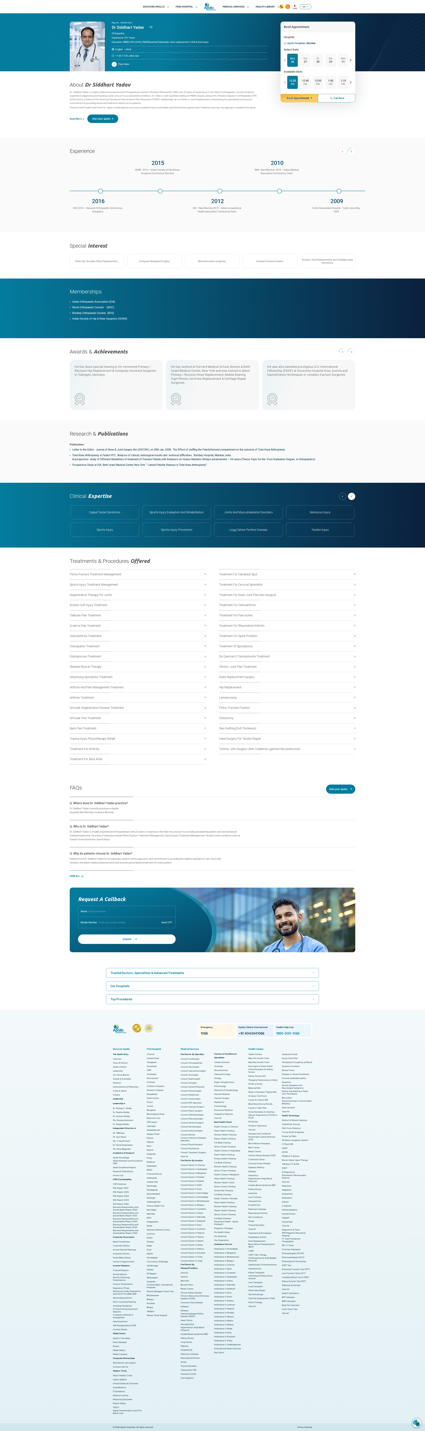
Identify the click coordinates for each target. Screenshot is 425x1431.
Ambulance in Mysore (224, 1317)
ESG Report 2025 (121, 1200)
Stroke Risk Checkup (223, 1190)
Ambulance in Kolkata (224, 1301)
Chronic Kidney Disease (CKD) (262, 1155)
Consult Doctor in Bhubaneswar (195, 1201)
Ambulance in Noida (223, 1328)
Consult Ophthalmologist (192, 1115)
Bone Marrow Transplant (259, 1143)
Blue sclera (287, 1098)
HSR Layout (152, 1122)
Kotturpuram (152, 1078)
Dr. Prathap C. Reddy (122, 1108)
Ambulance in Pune (223, 1332)
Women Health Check (224, 1182)
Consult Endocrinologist (192, 1131)
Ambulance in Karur (223, 1293)
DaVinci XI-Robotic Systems (294, 1120)
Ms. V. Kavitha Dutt (121, 1141)
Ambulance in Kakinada (224, 1285)
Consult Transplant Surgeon (193, 1152)
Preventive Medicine (223, 1110)
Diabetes (185, 1306)
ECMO (285, 1152)
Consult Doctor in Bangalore (193, 1173)
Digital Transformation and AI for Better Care (127, 1411)
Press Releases (120, 1342)
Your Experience (221, 1240)
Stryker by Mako (289, 1136)
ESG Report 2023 (121, 1192)
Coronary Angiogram (291, 1249)
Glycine (285, 1202)
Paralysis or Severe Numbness (295, 1074)
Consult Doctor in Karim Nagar (194, 1193)
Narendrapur (152, 1277)
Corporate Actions (121, 1254)
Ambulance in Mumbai (224, 1313)
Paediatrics (219, 1102)
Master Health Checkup (225, 1139)
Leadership (118, 1071)
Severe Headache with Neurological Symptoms (292, 1086)
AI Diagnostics (288, 1172)
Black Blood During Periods (260, 1104)
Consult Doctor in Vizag (191, 1261)
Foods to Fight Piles (257, 1108)
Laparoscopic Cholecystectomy (262, 1264)
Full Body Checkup (222, 1143)
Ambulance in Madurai (224, 1309)
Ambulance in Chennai (224, 1265)
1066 (295, 8)
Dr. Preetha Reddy (121, 1112)
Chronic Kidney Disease (191, 1293)
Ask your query (101, 118)
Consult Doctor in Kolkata (192, 1181)
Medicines (286, 1186)
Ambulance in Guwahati (225, 1273)
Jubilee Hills (152, 1182)
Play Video (123, 64)
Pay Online (219, 1352)
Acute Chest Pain (290, 1058)
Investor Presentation (123, 1284)
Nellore (150, 1150)
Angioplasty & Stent (257, 1237)
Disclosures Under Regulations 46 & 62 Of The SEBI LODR (127, 1292)
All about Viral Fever (257, 1096)
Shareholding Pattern (122, 1298)
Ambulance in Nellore (224, 1324)
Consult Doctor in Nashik (192, 1241)
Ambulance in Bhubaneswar (226, 1257)
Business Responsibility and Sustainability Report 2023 (125, 1214)
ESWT (284, 1168)
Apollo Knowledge (121, 1157)
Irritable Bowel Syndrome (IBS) (194, 1334)
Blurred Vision (187, 1285)
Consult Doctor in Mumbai (192, 1177)
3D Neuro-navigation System (295, 1140)
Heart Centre (153, 1098)
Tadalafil (285, 1218)
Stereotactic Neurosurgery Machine (294, 1176)
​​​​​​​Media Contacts (120, 1354)
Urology (217, 1078)
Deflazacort (287, 1198)
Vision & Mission (120, 1063)
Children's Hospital (155, 1086)
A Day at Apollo (120, 1091)
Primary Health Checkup (225, 1158)
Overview (117, 1059)
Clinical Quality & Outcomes (125, 1383)
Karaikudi (151, 1162)
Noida (149, 1226)
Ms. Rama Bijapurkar (122, 1149)
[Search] (287, 6)
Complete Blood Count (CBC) (295, 1277)
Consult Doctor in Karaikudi (193, 1221)
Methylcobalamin (289, 1210)
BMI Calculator (288, 1297)
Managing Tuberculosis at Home (262, 1080)
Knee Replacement (257, 1241)
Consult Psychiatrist (190, 1148)
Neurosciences (221, 1070)
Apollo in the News (121, 1338)
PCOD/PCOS (186, 1350)
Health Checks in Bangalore (226, 1174)
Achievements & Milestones (125, 1087)
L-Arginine (286, 1206)
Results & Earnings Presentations (121, 1278)
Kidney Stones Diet (257, 1076)
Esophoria (286, 1082)
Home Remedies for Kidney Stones (260, 1070)
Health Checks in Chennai (226, 1127)
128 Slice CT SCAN (290, 1164)
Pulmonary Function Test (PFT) (296, 1269)
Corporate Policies (121, 1246)
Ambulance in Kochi (223, 1297)
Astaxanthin (287, 1194)
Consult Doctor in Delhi (191, 1185)
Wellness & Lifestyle (291, 1285)
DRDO (149, 1170)
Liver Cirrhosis (254, 1197)
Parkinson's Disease (189, 1354)
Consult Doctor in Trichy (192, 1257)
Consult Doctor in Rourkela (193, 1253)
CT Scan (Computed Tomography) (291, 1240)
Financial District (154, 1174)
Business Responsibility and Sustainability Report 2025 (125, 1225)
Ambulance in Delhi (223, 1269)
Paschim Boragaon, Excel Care (160, 1291)
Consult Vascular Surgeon (192, 1107)
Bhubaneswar (153, 1295)
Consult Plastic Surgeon (192, 1111)
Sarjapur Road (153, 1134)
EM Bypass (151, 1273)
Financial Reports (121, 1270)
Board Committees (121, 1242)
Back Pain (185, 1281)
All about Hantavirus (257, 1126)
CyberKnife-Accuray (291, 1124)
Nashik (150, 1254)
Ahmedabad (152, 1258)
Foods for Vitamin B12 (258, 1100)
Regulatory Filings (121, 1288)
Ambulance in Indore (223, 1281)
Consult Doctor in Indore (192, 1213)
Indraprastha (152, 1222)
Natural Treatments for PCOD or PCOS (262, 1116)
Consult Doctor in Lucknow (193, 1229)
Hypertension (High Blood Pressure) (192, 1328)
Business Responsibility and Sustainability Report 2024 (125, 1220)
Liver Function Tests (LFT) (293, 1273)
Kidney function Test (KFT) (294, 1281)
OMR (149, 1070)
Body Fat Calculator (291, 1305)
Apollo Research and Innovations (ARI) (128, 1162)
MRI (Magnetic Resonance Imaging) (294, 1234)
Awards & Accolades (122, 1079)
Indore (150, 1238)
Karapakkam (152, 1094)
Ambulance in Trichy (223, 1340)
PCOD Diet (253, 1122)
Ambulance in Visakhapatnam (227, 1344)
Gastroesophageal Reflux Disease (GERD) (192, 1315)
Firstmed (151, 1082)
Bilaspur (150, 1299)
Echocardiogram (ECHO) (293, 1253)
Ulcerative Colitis (188, 1374)
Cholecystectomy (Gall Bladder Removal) (262, 1259)
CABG (251, 1251)
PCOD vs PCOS (255, 1084)
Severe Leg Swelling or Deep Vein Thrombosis (295, 1092)
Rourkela (151, 1303)
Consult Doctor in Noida (192, 1245)
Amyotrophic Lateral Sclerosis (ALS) (261, 1138)
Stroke (184, 1362)
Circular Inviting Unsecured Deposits (125, 1310)
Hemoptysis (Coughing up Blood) (297, 1062)
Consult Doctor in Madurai (192, 1233)
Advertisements (120, 1321)
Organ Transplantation (224, 1082)
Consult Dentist (188, 1135)
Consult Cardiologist (190, 1059)
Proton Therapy (255, 1302)
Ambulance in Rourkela (224, 1336)
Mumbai (150, 1242)
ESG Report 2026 (121, 1204)
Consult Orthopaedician (191, 1063)
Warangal (151, 1198)
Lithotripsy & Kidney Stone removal (260, 1277)
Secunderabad (153, 1194)
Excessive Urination (291, 1066)
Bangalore (151, 1110)
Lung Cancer (186, 1342)
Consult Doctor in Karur (191, 1225)
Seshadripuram (153, 1130)
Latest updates (120, 1379)
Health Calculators (290, 1293)
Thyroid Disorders (189, 1366)
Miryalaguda (152, 1190)
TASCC (116, 1407)
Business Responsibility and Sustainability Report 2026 (125, 1231)
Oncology (218, 1066)
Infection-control (120, 1395)
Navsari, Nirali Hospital (157, 1315)
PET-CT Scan (288, 1245)
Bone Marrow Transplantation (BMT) (261, 1245)
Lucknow (151, 1234)
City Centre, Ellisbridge (157, 1261)
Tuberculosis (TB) (188, 1370)
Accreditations (119, 1387)
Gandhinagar (152, 1265)
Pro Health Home (222, 1232)
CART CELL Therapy (257, 1255)
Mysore (150, 1138)
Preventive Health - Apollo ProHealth (226, 1222)
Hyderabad (152, 1166)
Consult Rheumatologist (192, 1119)
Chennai (150, 1054)
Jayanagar (151, 1126)
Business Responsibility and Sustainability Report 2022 (125, 1208)
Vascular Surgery (221, 1098)
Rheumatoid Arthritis (190, 1358)
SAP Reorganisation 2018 (124, 1325)
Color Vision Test (290, 1309)
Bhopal (150, 1307)
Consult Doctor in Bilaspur (192, 1205)
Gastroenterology (222, 1074)
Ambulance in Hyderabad (225, 1277)
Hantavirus (253, 1175)
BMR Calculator (289, 1301)
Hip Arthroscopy (255, 1294)
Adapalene (287, 1190)
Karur (149, 1146)
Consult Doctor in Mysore (192, 1237)
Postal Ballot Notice (122, 1258)
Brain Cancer (254, 1147)
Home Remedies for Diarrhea (261, 1112)
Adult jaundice (288, 1107)
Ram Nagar (152, 1210)
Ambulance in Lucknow (224, 1305)
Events (116, 1346)
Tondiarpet (152, 1074)
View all (251, 1130)
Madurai (150, 1142)
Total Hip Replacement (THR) (261, 1298)
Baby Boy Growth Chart (258, 1062)
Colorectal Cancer (256, 1159)
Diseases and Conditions (259, 1134)
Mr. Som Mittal (119, 1137)
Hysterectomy (254, 1268)
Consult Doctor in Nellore (192, 1249)
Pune (149, 1250)
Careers (116, 1095)
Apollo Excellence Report (124, 1167)
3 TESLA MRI (287, 1144)
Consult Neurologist (190, 1067)
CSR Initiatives (119, 1184)
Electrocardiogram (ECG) (293, 1257)
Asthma (184, 1277)
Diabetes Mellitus (256, 1167)
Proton (150, 1102)
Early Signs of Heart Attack (260, 1066)
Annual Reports (120, 1274)
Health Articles (255, 1054)
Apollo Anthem (120, 1067)
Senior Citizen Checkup (225, 1146)
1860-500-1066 (287, 1033)
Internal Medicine (222, 1094)
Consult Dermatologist (191, 1127)
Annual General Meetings (124, 1250)
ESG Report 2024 (121, 1196)
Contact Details (120, 1329)
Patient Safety (119, 1403)
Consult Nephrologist (190, 1079)
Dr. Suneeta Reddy (121, 1116)
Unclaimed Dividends (122, 1306)
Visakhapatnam (154, 1202)
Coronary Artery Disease (192, 1302)
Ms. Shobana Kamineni (123, 1120)
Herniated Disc (187, 1324)
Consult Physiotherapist (192, 1144)
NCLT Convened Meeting (124, 1302)
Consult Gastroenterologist (193, 1071)
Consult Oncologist (189, 1075)
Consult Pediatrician (190, 1095)
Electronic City (153, 1118)
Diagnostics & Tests (291, 1230)
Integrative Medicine (223, 1114)
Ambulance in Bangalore (225, 1253)
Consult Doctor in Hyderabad (194, 1169)
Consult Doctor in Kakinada (193, 1217)
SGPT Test (286, 1265)
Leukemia (252, 1193)
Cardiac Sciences (222, 1062)
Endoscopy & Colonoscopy (294, 1261)
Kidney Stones (187, 1338)
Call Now (339, 98)
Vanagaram (152, 1062)
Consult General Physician (193, 1087)
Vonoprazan (287, 1222)
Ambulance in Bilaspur (224, 1261)
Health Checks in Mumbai (225, 1198)
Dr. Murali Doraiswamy (123, 1145)
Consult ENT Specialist (191, 1103)
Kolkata (150, 1269)
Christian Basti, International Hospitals (160, 1286)
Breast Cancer (187, 1289)
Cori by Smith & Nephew (293, 1132)
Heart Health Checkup (224, 1131)
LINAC (285, 1148)
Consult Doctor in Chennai (193, 1165)
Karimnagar (152, 1186)
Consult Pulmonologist (191, 1091)
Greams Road (153, 1058)
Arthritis (184, 1273)
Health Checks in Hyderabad (227, 1150)
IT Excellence (119, 1391)
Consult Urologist (189, 1083)
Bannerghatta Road (155, 1114)
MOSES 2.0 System (290, 1156)
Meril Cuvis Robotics (291, 1128)
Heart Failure (186, 1320)
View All (184, 1156)
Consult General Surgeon (192, 1123)
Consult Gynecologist (191, 1099)
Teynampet (152, 1066)
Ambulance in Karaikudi (224, 1289)
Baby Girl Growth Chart (258, 1058)
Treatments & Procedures (259, 1233)
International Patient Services (227, 1348)
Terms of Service (304, 1427)
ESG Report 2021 (120, 1188)
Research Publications (123, 1171)
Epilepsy (184, 1310)
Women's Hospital (155, 1090)
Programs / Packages (223, 1228)
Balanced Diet (254, 1088)
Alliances (117, 1083)
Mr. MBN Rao (119, 1133)
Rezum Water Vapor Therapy (295, 1160)
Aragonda (151, 1154)
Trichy (149, 1158)
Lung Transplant (255, 1286)
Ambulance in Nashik (223, 1320)
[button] (285, 60)
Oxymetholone (288, 1214)
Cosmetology (220, 1106)
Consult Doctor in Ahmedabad (194, 1197)
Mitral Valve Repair (256, 1290)
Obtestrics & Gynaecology (226, 1090)
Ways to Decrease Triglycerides (262, 1092)
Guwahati (151, 1281)
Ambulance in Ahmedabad (226, 1249)
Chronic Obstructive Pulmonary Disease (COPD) (195, 1297)
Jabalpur (150, 1311)
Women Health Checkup (225, 1135)
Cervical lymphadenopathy (294, 1078)
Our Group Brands (121, 1075)
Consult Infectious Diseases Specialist (193, 1139)
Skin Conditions (255, 1217)
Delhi (149, 1218)
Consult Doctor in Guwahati (193, 1209)
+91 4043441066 (251, 1033)
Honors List (118, 1175)
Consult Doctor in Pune (191, 1189)
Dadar (149, 1246)
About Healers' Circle (122, 1375)
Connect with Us (120, 1367)
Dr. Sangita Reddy (121, 1124)
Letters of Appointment (123, 1261)
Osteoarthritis (254, 1201)
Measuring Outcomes (122, 1399)
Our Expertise (220, 1236)
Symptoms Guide (290, 1054)
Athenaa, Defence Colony (158, 1230)
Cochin (150, 1106)
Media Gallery (119, 1350)
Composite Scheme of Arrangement (123, 1316)
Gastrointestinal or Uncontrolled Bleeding (296, 1102)
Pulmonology (220, 1086)
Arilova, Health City (155, 1206)
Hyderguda (152, 1178)
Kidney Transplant (256, 1272)
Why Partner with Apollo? (124, 1363)
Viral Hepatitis (187, 1378)
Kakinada (151, 1214)
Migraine (184, 1346)
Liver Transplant (255, 1282)
